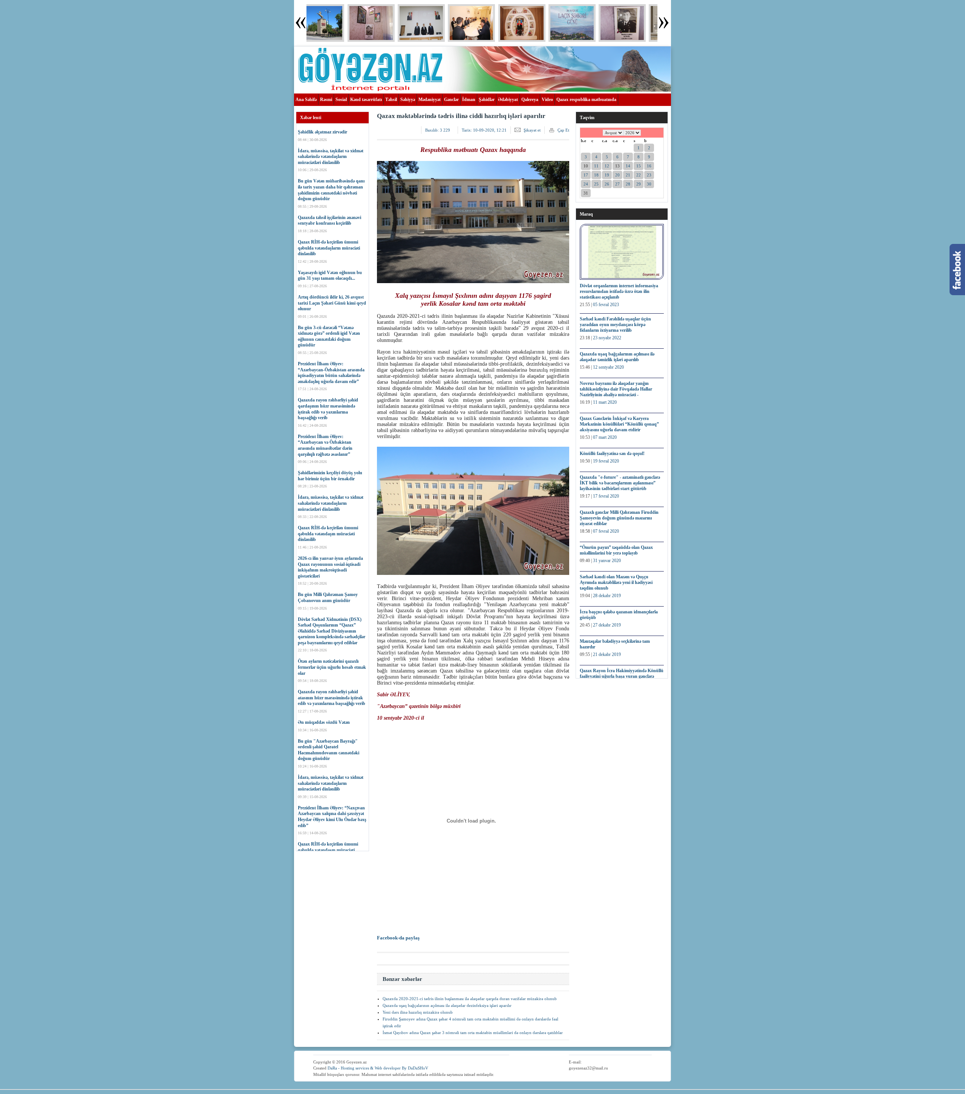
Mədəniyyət (429, 99)
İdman (468, 99)
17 (586, 175)
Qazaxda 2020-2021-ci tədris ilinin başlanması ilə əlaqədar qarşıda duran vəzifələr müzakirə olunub (470, 998)
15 (638, 166)
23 (649, 175)
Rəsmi (326, 99)
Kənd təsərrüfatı (366, 99)
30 (649, 184)
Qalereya (529, 99)
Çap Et (563, 130)
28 (628, 184)
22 (638, 175)
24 (586, 184)
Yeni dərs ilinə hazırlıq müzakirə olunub (418, 1012)
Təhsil (391, 99)
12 (607, 166)
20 (617, 175)
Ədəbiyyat (508, 99)
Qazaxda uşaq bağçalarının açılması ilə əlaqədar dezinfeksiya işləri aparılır (447, 1005)
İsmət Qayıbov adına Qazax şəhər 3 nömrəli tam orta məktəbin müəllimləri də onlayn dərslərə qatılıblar (473, 1032)
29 (638, 184)
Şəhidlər (487, 99)
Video (547, 99)
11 (596, 166)
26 (607, 184)
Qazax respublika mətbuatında (586, 99)
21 (628, 175)
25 (596, 184)
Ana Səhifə (306, 99)
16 (649, 166)
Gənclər (451, 99)
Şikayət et (532, 130)
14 (628, 166)
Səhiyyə (407, 99)
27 (617, 184)
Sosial (341, 99)
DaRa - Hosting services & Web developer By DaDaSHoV (378, 1068)
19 (607, 175)
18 (596, 175)
